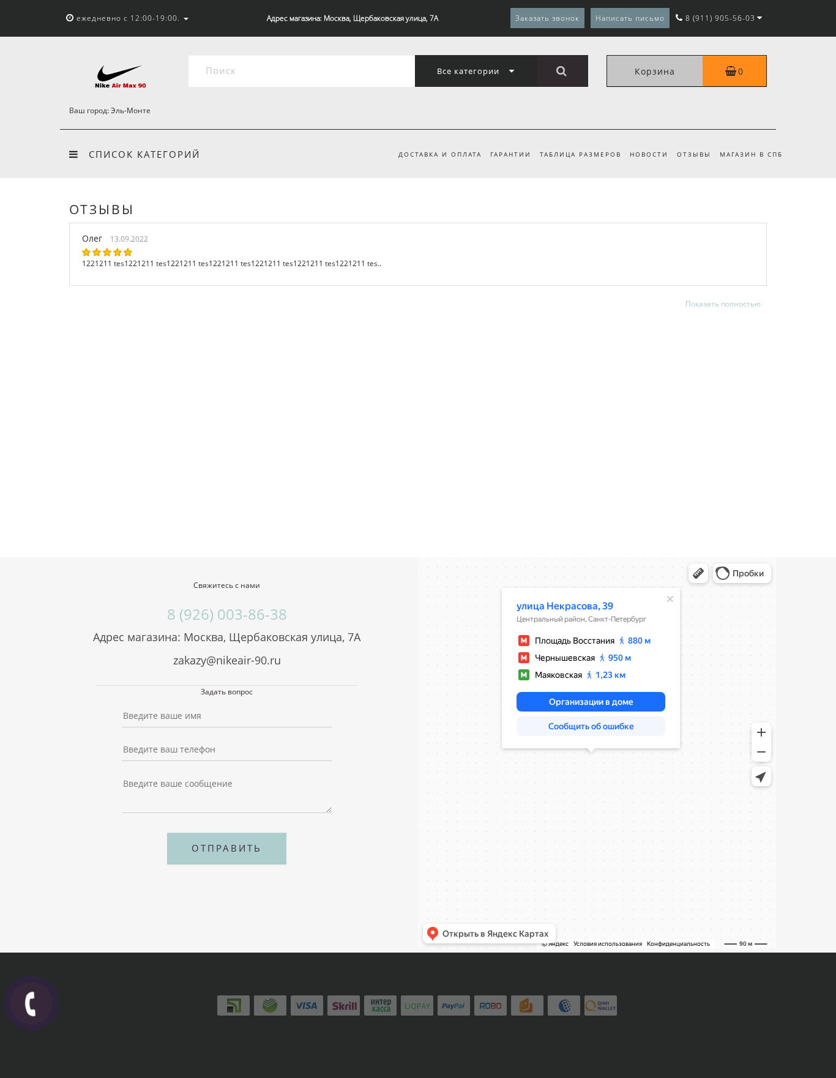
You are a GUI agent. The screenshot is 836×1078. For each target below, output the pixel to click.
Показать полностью (723, 304)
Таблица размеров (580, 154)
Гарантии (510, 154)
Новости (649, 154)
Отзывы (694, 154)
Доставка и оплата (440, 154)
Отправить (227, 848)
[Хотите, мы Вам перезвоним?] (31, 1003)
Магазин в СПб (751, 154)
